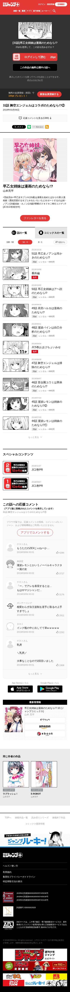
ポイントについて (35, 80)
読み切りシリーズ (40, 817)
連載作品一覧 (21, 817)
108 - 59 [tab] (10, 242)
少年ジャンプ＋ (11, 4)
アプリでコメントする (35, 532)
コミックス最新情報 (35, 823)
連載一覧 (16, 11)
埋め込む (40, 127)
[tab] (19, 232)
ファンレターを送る (35, 218)
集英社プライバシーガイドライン (19, 877)
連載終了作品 (58, 817)
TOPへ (8, 817)
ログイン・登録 (46, 4)
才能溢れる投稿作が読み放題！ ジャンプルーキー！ (35, 838)
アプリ (29, 11)
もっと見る (33, 437)
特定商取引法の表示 (12, 881)
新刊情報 (36, 11)
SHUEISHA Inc (11, 940)
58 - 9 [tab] (25, 242)
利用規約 (7, 872)
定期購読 (61, 4)
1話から (61, 242)
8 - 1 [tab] (40, 242)
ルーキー (46, 11)
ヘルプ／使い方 (10, 866)
